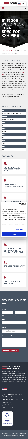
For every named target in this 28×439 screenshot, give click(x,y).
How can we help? (7, 336)
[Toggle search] (26, 8)
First (3, 315)
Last (16, 315)
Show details (19, 229)
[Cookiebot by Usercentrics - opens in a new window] (19, 204)
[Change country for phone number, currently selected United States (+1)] (3, 331)
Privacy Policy (10, 433)
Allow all (14, 234)
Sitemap (4, 433)
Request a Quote (10, 350)
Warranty (16, 435)
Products (9, 51)
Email (4, 319)
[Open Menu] (3, 8)
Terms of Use (10, 435)
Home (3, 51)
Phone (4, 327)
